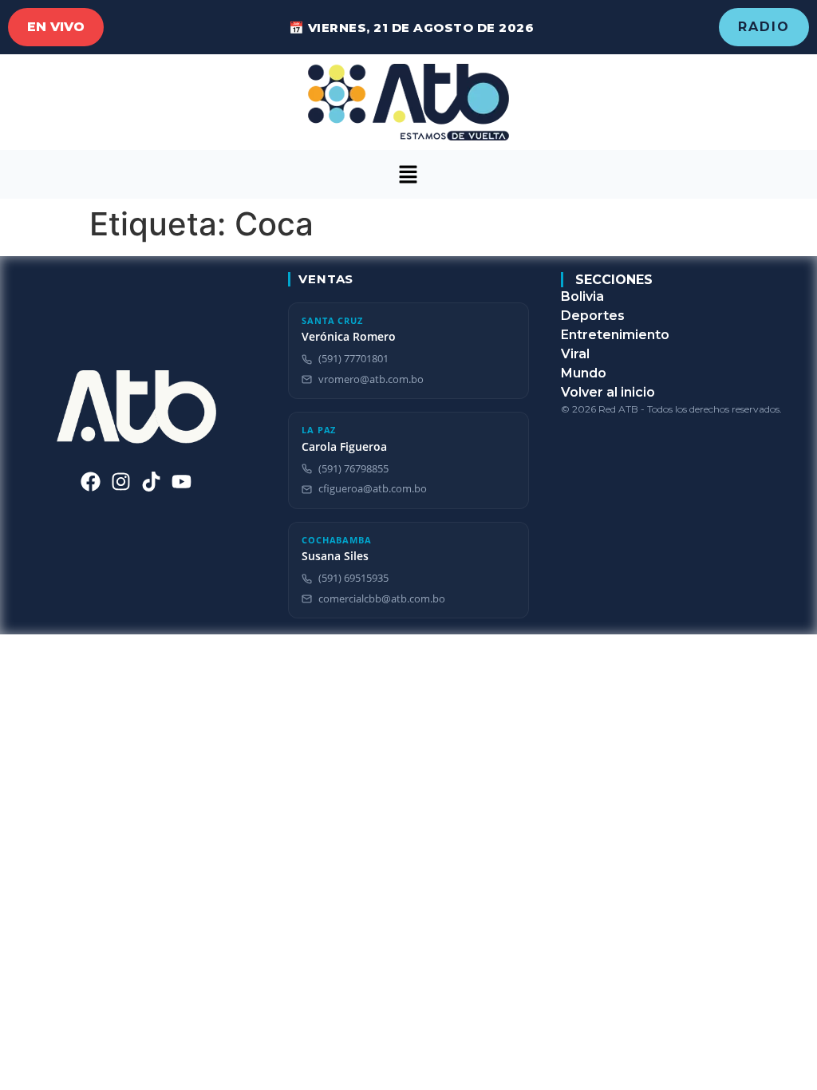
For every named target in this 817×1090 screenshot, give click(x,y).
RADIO (764, 26)
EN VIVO (56, 26)
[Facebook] (91, 482)
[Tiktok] (151, 482)
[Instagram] (121, 482)
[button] (408, 174)
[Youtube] (181, 482)
